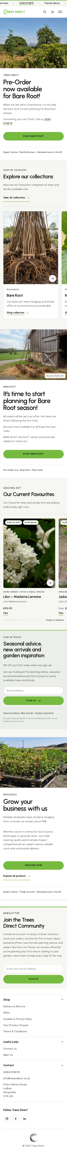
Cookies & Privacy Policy (17, 1019)
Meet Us (8, 1054)
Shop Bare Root (33, 136)
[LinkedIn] (24, 1118)
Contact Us (10, 1048)
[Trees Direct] (14, 12)
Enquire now (33, 865)
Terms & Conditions (15, 1031)
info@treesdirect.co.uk (16, 1078)
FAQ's (6, 1012)
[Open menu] (60, 11)
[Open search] (44, 11)
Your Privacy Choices (15, 1025)
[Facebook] (15, 1118)
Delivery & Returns (14, 1006)
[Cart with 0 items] (52, 11)
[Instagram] (6, 1118)
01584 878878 (26, 3)
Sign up (33, 979)
